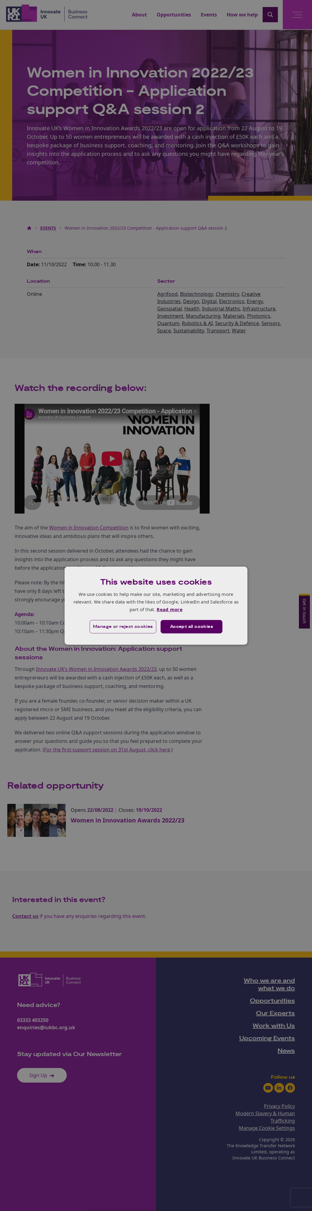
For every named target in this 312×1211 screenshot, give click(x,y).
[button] (122, 627)
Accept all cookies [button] (191, 626)
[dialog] (156, 605)
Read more (170, 609)
